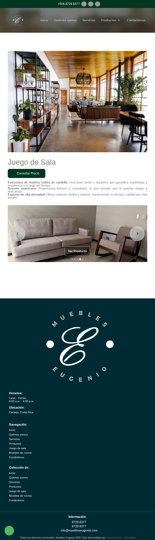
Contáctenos (136, 20)
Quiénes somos (65, 20)
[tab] (72, 259)
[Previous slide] (17, 233)
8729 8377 (78, 522)
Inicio (44, 20)
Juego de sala (17, 448)
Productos (15, 443)
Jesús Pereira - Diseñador (121, 537)
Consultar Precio (27, 173)
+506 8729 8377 (68, 3)
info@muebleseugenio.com (79, 530)
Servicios (88, 20)
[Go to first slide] (137, 233)
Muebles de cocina (20, 452)
